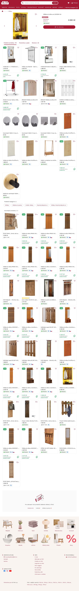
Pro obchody (38, 567)
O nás (36, 557)
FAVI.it (64, 582)
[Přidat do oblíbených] (18, 48)
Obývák (54, 7)
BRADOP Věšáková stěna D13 (30, 100)
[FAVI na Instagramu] (7, 571)
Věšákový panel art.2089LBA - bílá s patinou (53, 300)
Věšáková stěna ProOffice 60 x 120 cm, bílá (15, 160)
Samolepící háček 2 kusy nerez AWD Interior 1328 (54, 133)
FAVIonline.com (8, 582)
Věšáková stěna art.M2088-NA (68, 387)
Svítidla (23, 7)
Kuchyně (41, 7)
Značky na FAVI (39, 561)
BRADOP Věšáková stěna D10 (48, 100)
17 (18, 214)
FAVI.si (44, 584)
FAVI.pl (46, 582)
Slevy (71, 545)
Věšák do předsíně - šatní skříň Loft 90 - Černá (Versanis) (37, 66)
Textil (18, 7)
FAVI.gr (40, 584)
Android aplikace (72, 557)
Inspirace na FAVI (39, 563)
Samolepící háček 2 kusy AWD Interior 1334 (15, 133)
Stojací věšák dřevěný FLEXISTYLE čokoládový (34, 421)
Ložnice (60, 7)
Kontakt (6, 559)
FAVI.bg (35, 584)
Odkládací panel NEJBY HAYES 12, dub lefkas (15, 360)
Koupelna (48, 7)
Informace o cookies (40, 574)
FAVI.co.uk (30, 584)
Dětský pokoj (45, 545)
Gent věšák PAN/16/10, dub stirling (31, 300)
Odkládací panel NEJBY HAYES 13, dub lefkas (53, 327)
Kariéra (5, 561)
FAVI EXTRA (38, 569)
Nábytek (4, 7)
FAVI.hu (55, 582)
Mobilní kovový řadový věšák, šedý (12, 100)
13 (18, 402)
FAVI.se (69, 582)
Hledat (55, 3)
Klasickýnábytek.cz (46, 20)
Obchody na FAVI (39, 559)
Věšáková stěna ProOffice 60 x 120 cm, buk (33, 160)
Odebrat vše (31, 508)
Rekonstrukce (32, 7)
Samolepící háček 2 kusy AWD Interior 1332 (34, 133)
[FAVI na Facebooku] (4, 571)
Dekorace (11, 7)
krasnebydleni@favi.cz (11, 557)
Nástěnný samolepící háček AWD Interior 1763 (15, 193)
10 (37, 47)
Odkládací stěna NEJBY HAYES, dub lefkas (33, 360)
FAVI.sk (41, 582)
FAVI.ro (50, 582)
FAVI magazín (38, 565)
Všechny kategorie (70, 7)
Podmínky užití (39, 572)
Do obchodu (60, 27)
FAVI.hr (60, 582)
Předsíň (59, 545)
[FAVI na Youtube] (10, 571)
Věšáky (10, 11)
